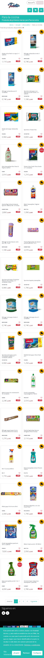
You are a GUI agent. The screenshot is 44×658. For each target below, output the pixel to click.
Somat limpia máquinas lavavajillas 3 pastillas (31, 581)
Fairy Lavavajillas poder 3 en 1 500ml (11, 581)
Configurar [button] (37, 653)
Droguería (26, 25)
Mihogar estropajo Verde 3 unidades (10, 318)
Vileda (4, 58)
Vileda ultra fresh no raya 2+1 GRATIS (10, 54)
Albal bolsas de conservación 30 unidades (10, 393)
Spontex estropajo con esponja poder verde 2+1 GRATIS (31, 93)
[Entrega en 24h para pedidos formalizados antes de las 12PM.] (19, 31)
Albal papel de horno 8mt (10, 506)
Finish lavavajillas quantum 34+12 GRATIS (10, 544)
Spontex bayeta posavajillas (32, 280)
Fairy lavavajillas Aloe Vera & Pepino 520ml (10, 167)
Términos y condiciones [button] (32, 645)
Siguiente (34, 601)
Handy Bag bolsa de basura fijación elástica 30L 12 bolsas (10, 205)
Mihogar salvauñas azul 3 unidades (9, 92)
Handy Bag (5, 209)
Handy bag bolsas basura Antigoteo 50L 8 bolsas (31, 431)
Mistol (26, 209)
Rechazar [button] (26, 653)
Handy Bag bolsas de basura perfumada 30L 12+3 (32, 242)
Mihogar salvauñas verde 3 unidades (32, 54)
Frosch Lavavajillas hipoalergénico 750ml (30, 393)
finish (4, 548)
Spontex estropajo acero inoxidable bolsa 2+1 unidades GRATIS (9, 356)
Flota (26, 473)
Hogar (17, 25)
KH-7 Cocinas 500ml (8, 468)
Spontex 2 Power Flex (30, 129)
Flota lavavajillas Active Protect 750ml (33, 468)
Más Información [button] (8, 653)
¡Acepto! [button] (16, 653)
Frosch (26, 397)
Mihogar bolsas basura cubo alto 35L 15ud (10, 242)
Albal (3, 397)
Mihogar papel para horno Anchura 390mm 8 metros (10, 431)
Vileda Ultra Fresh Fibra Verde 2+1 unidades (33, 167)
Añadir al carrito (11, 66)
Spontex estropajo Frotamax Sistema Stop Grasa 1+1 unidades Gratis (10, 281)
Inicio (11, 25)
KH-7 (3, 473)
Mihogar (26, 58)
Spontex (26, 96)
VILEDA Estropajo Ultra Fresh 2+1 (32, 355)
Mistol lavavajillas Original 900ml (31, 205)
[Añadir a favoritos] (19, 58)
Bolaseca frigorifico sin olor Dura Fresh (32, 506)
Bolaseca (27, 510)
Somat (26, 586)
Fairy (3, 171)
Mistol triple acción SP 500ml (32, 544)
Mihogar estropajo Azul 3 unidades (31, 318)
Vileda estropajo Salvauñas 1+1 (10, 129)
